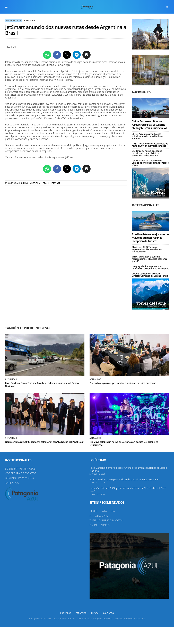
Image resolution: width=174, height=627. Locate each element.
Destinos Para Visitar (19, 478)
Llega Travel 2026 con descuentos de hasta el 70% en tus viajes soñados (150, 144)
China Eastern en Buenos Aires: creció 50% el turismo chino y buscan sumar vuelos (149, 124)
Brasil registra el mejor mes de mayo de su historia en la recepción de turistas (150, 237)
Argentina (35, 183)
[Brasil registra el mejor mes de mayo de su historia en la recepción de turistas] (150, 221)
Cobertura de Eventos (20, 473)
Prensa (94, 613)
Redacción (81, 613)
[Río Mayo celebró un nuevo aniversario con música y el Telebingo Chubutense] (129, 414)
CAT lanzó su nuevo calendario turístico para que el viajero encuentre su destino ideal (147, 153)
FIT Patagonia (99, 515)
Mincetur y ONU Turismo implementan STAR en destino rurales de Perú (147, 249)
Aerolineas (22, 183)
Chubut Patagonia (102, 511)
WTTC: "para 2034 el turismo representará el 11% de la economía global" (150, 259)
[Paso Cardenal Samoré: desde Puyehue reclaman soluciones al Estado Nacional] (44, 355)
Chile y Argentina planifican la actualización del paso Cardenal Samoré (147, 136)
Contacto (108, 613)
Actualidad (29, 20)
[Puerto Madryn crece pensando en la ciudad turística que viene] (129, 355)
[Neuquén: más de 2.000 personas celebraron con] (44, 414)
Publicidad (65, 613)
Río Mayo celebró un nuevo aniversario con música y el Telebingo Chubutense (124, 443)
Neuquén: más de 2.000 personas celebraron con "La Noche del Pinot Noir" (44, 442)
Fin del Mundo (100, 525)
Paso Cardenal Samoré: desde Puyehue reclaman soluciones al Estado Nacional (42, 385)
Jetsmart (55, 183)
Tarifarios (12, 482)
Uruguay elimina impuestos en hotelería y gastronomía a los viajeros (150, 267)
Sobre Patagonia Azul (20, 468)
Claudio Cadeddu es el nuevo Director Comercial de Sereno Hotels (150, 274)
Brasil (46, 183)
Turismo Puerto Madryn (106, 520)
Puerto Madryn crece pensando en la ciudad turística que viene (123, 383)
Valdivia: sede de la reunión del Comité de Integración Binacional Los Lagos (150, 162)
